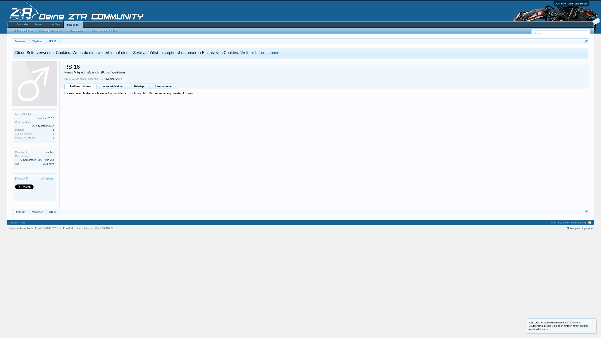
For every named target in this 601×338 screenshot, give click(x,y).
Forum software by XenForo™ (40, 228)
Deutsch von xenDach (96, 228)
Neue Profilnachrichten (103, 30)
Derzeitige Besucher (50, 30)
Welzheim (48, 163)
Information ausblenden (593, 321)
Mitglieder (73, 24)
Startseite (22, 24)
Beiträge (139, 86)
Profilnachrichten (80, 86)
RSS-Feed (589, 222)
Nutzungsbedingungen (580, 228)
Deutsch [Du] (17, 222)
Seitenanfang (578, 222)
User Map (54, 24)
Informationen (164, 86)
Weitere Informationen (259, 52)
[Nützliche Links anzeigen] (586, 41)
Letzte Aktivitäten (112, 86)
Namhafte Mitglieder (23, 30)
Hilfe (553, 222)
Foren (38, 24)
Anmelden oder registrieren (571, 3)
